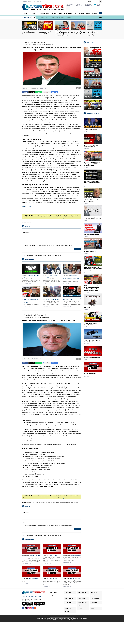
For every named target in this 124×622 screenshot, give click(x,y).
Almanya (29, 502)
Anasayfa (27, 44)
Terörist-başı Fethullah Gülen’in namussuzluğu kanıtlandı (28, 32)
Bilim (35, 502)
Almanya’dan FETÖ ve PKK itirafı (92, 129)
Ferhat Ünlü (29, 222)
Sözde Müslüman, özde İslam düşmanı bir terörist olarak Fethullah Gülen (78, 32)
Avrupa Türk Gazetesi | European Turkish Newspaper (62, 617)
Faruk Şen (43, 502)
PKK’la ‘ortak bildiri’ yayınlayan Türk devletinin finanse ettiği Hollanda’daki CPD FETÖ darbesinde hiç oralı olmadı (92, 288)
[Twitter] (26, 608)
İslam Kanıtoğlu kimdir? (75, 578)
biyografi (38, 502)
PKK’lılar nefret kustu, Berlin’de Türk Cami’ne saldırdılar (92, 250)
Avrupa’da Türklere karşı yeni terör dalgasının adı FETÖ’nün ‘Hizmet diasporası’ (92, 164)
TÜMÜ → (100, 17)
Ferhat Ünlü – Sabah (27, 206)
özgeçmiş (54, 502)
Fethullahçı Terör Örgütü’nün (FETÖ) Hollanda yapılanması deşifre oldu (93, 33)
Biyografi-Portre (33, 317)
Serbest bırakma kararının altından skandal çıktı (91, 146)
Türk (74, 502)
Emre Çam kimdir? (54, 555)
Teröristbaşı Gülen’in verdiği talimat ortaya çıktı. (91, 200)
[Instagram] (28, 608)
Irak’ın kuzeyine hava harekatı (92, 357)
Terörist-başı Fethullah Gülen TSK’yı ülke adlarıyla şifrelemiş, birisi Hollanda (92, 183)
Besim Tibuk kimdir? (54, 578)
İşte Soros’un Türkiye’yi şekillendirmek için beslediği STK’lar (44, 32)
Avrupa (32, 502)
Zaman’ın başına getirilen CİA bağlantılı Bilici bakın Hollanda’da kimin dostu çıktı (93, 269)
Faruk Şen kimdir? (48, 502)
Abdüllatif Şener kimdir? (75, 555)
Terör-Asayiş (39, 44)
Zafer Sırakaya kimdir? (34, 578)
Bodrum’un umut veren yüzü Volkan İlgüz (47, 17)
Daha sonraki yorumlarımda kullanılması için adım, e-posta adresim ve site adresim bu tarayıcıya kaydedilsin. (48, 245)
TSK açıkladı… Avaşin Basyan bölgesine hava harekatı (92, 341)
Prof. (58, 502)
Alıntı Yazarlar (33, 44)
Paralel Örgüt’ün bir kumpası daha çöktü (91, 306)
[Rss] (35, 608)
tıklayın (63, 218)
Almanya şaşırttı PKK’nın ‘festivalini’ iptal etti (90, 324)
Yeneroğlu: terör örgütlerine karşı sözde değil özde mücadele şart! (93, 217)
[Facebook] (23, 608)
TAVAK (72, 502)
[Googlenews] (33, 608)
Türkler (77, 502)
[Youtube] (30, 608)
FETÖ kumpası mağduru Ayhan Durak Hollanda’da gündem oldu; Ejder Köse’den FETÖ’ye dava (62, 33)
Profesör (68, 502)
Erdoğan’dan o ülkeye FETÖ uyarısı (91, 374)
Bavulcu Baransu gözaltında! (91, 234)
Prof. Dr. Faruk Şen (62, 502)
